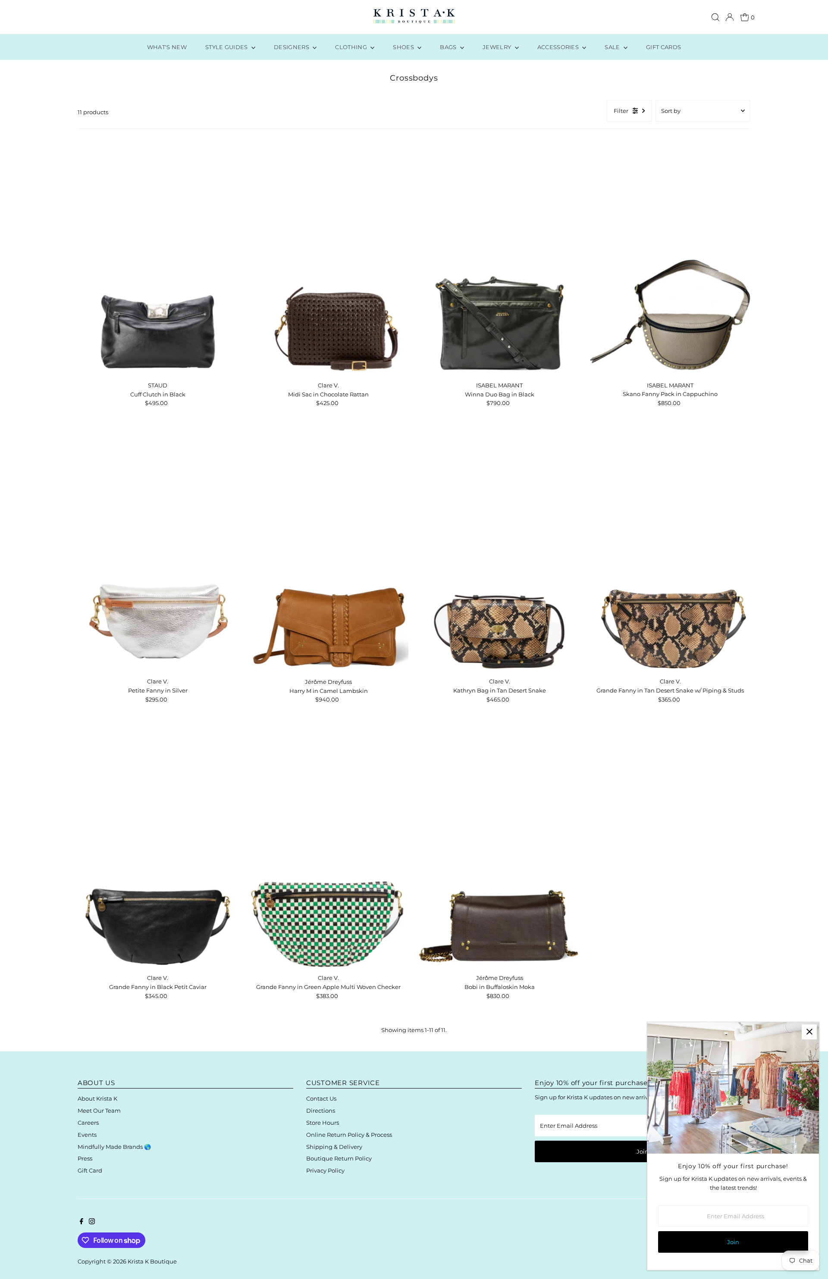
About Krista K (97, 1098)
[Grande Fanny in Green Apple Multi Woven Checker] (328, 850)
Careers (88, 1122)
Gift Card (90, 1170)
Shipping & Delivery (334, 1146)
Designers (292, 47)
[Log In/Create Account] (730, 17)
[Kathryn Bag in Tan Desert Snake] (499, 554)
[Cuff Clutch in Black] (158, 257)
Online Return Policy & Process (349, 1134)
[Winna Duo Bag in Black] (499, 257)
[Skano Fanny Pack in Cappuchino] (670, 257)
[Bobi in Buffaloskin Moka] (499, 850)
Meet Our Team (99, 1110)
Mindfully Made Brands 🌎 (114, 1146)
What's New (167, 47)
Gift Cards (663, 47)
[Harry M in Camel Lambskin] (328, 554)
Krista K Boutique (152, 1261)
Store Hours (322, 1122)
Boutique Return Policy (339, 1158)
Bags (449, 47)
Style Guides (227, 47)
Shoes (404, 47)
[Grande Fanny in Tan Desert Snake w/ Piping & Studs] (670, 554)
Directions (320, 1110)
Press (85, 1158)
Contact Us (321, 1098)
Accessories (558, 47)
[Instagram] (92, 1222)
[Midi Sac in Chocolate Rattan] (328, 257)
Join (643, 1151)
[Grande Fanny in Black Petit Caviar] (158, 850)
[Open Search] (715, 17)
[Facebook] (81, 1222)
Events (87, 1134)
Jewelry (498, 47)
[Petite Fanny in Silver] (158, 554)
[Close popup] (809, 1031)
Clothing (351, 47)
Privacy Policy (325, 1170)
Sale (613, 47)
